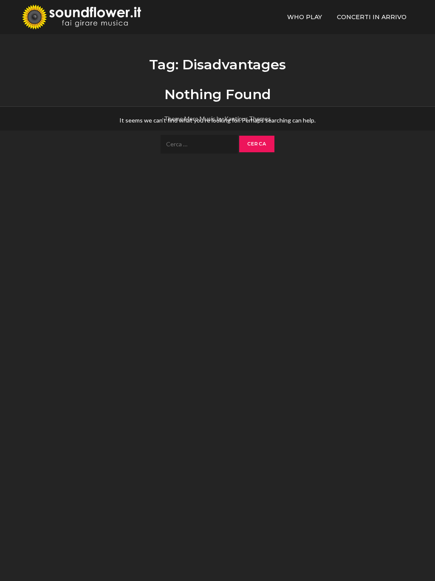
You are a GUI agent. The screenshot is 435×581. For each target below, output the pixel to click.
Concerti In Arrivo (372, 17)
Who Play (304, 17)
